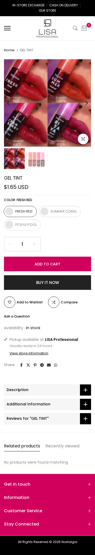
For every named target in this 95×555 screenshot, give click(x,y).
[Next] (83, 103)
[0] (84, 28)
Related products (22, 446)
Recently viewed (62, 446)
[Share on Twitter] (28, 365)
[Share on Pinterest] (35, 365)
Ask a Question (17, 316)
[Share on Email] (49, 365)
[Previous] (12, 103)
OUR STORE (47, 10)
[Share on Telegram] (42, 365)
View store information (29, 353)
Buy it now (47, 282)
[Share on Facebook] (21, 365)
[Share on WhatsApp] (56, 365)
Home (9, 50)
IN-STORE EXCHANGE (28, 5)
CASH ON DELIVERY (63, 5)
